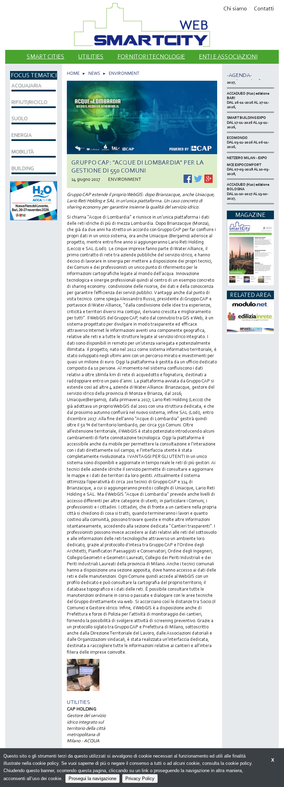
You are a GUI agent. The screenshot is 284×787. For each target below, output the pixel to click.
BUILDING (22, 168)
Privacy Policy (139, 778)
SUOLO (19, 118)
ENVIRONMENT (124, 73)
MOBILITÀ (22, 152)
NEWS (94, 73)
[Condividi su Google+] (208, 178)
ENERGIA (21, 135)
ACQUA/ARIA (26, 85)
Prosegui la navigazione (92, 778)
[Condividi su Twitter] (198, 178)
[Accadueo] (33, 200)
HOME (73, 73)
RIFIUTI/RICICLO (29, 102)
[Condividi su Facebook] (188, 178)
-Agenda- (239, 75)
